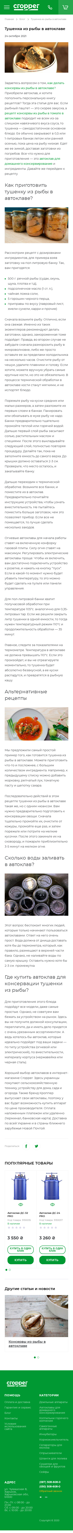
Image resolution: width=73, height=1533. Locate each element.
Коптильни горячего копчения (53, 1419)
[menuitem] (17, 1402)
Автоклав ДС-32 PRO (17, 1215)
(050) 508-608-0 (49, 1486)
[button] (6, 1270)
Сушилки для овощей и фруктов (52, 1465)
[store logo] (26, 7)
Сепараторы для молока (50, 1446)
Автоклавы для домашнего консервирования (52, 1410)
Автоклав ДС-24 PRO (49, 1215)
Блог (22, 19)
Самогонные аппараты (48, 1427)
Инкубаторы (48, 1434)
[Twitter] (36, 1146)
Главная (9, 19)
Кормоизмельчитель (54, 1439)
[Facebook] (26, 1146)
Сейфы (44, 1472)
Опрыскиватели (50, 1453)
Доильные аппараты (53, 1402)
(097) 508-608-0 (49, 1482)
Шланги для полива (53, 1458)
